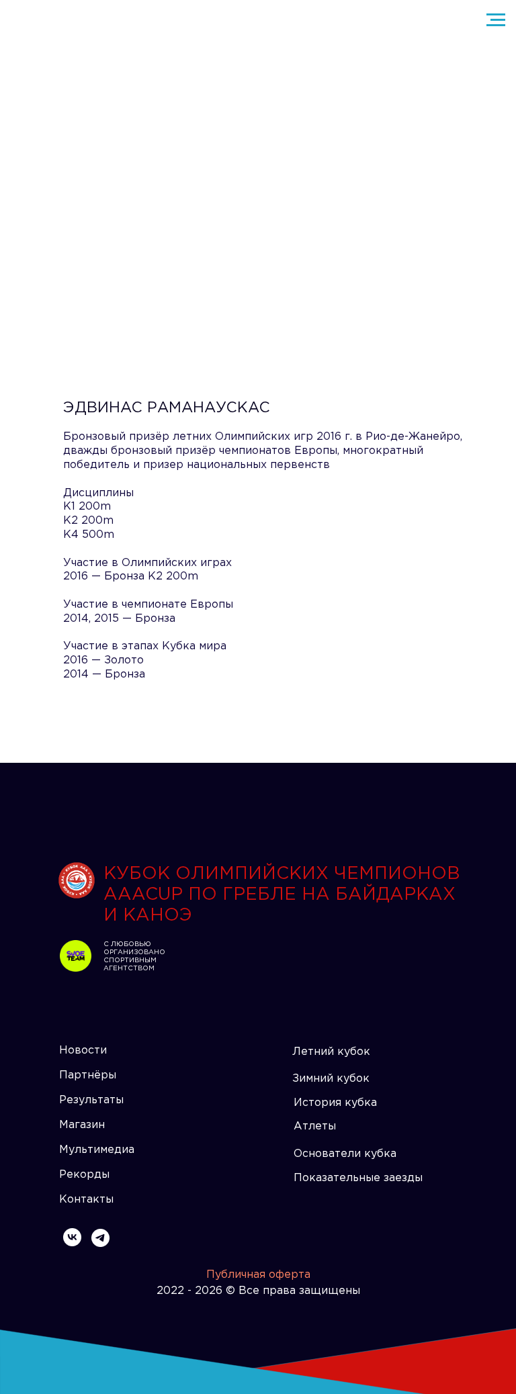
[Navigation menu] (495, 20)
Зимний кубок (331, 1079)
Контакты (86, 1200)
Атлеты (315, 1126)
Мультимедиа (96, 1150)
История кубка (335, 1103)
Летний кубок (331, 1052)
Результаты (91, 1100)
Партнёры (87, 1075)
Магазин (82, 1125)
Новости (83, 1051)
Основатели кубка (345, 1154)
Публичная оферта (258, 1275)
